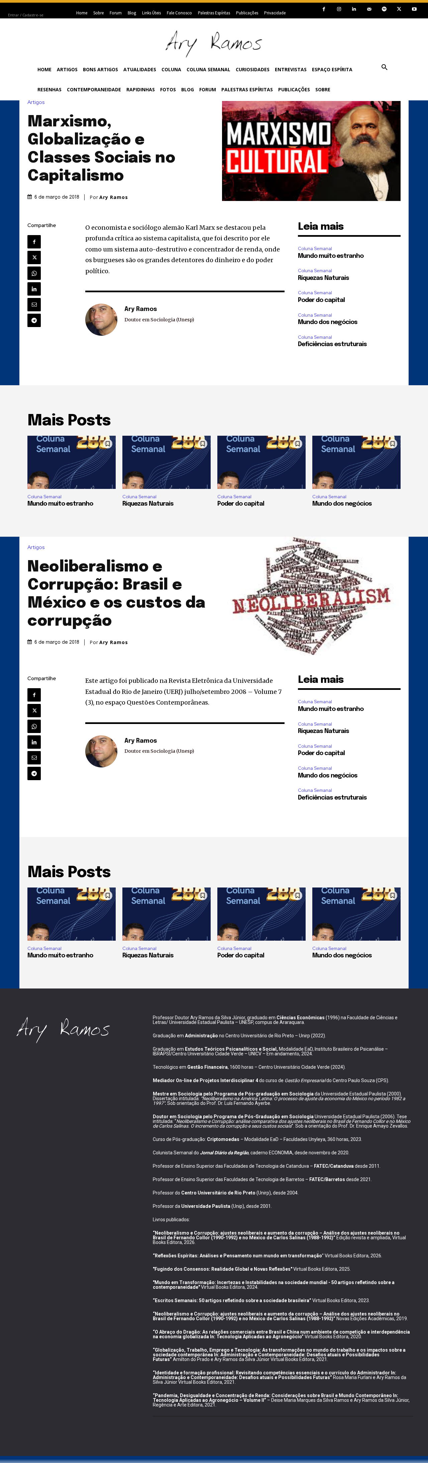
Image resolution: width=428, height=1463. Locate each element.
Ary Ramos (113, 197)
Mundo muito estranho (330, 256)
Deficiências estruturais (332, 344)
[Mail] (369, 9)
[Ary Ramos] (101, 320)
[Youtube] (414, 9)
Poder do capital (321, 300)
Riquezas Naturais (323, 278)
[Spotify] (384, 9)
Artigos (36, 102)
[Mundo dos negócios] (356, 462)
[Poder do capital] (261, 462)
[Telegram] (34, 320)
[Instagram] (339, 9)
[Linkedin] (354, 9)
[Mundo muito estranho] (71, 462)
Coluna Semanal (315, 248)
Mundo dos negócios (327, 322)
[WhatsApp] (34, 273)
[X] (399, 9)
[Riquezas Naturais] (166, 462)
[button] (385, 68)
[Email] (34, 304)
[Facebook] (324, 9)
